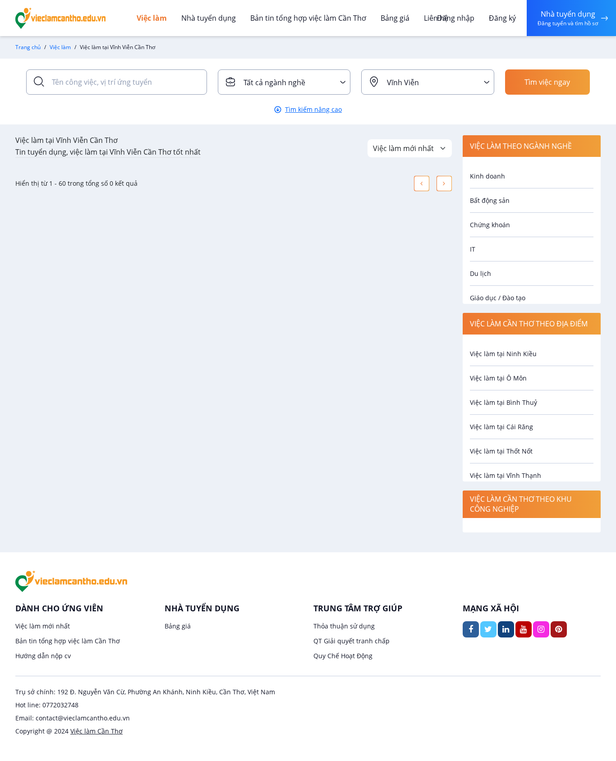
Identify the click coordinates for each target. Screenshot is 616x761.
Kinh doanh (487, 176)
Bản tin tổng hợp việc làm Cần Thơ (308, 18)
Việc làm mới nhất (42, 626)
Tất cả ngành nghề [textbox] (274, 82)
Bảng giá (395, 18)
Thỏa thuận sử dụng (344, 626)
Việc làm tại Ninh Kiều (503, 353)
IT (472, 249)
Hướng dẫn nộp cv (43, 655)
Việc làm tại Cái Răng (501, 426)
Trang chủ (28, 47)
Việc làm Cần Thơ (96, 731)
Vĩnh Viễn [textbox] (403, 82)
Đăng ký (502, 18)
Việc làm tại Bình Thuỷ (503, 402)
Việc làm (152, 18)
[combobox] (284, 82)
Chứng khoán (490, 224)
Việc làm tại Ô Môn (498, 378)
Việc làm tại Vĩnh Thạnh (505, 475)
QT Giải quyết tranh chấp (351, 641)
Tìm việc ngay (547, 82)
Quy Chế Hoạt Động (342, 655)
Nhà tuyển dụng (208, 18)
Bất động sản (490, 200)
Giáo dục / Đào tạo (497, 297)
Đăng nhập (455, 18)
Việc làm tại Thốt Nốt (501, 451)
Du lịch (480, 273)
